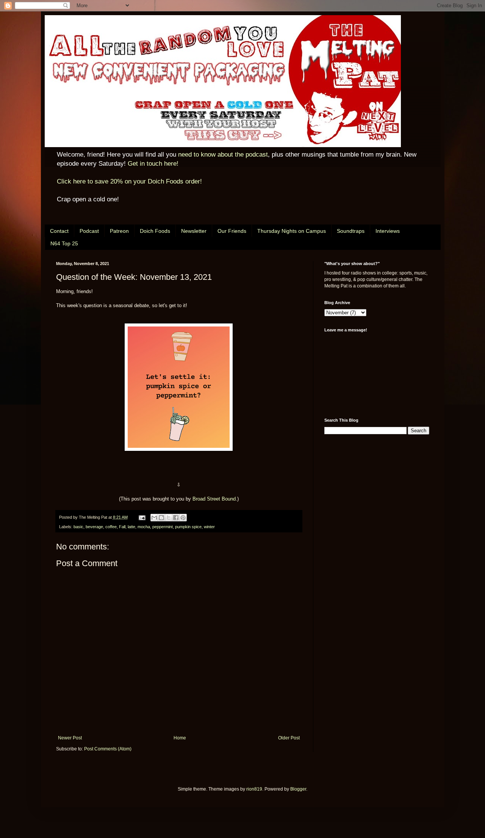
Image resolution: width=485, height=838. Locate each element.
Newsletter (194, 231)
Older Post (289, 738)
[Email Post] (142, 517)
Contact (59, 231)
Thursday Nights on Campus (291, 231)
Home (180, 738)
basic (78, 526)
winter (209, 526)
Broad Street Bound (214, 499)
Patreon (119, 231)
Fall (122, 526)
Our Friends (231, 231)
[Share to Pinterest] (183, 517)
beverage (94, 526)
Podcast (89, 231)
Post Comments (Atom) (107, 749)
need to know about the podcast (223, 154)
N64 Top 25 (64, 243)
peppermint (162, 526)
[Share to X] (168, 517)
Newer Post (70, 738)
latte (131, 526)
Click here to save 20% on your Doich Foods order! (129, 181)
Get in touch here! (153, 163)
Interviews (387, 231)
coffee (111, 526)
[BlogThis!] (161, 517)
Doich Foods (155, 231)
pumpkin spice (188, 526)
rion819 (254, 789)
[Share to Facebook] (176, 517)
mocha (144, 526)
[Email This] (154, 517)
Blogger (298, 789)
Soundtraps (351, 231)
